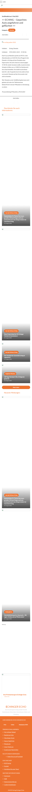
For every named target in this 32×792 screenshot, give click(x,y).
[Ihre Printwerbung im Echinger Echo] (16, 686)
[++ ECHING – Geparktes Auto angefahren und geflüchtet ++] (9, 42)
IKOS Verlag (7, 763)
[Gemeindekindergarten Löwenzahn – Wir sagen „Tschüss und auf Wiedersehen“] (16, 565)
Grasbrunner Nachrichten (11, 750)
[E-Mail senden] (21, 35)
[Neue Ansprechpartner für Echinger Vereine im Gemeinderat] (16, 284)
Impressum (7, 776)
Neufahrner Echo (9, 735)
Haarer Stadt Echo (9, 741)
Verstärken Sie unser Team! (11, 769)
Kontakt (6, 766)
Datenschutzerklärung (10, 782)
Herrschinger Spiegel (10, 732)
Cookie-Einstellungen (10, 785)
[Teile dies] (24, 35)
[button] (2, 10)
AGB (5, 779)
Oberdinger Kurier (9, 738)
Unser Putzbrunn (8, 747)
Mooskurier (7, 744)
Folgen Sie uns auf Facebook (15, 756)
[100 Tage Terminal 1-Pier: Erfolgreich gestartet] (16, 373)
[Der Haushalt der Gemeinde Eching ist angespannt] (16, 352)
